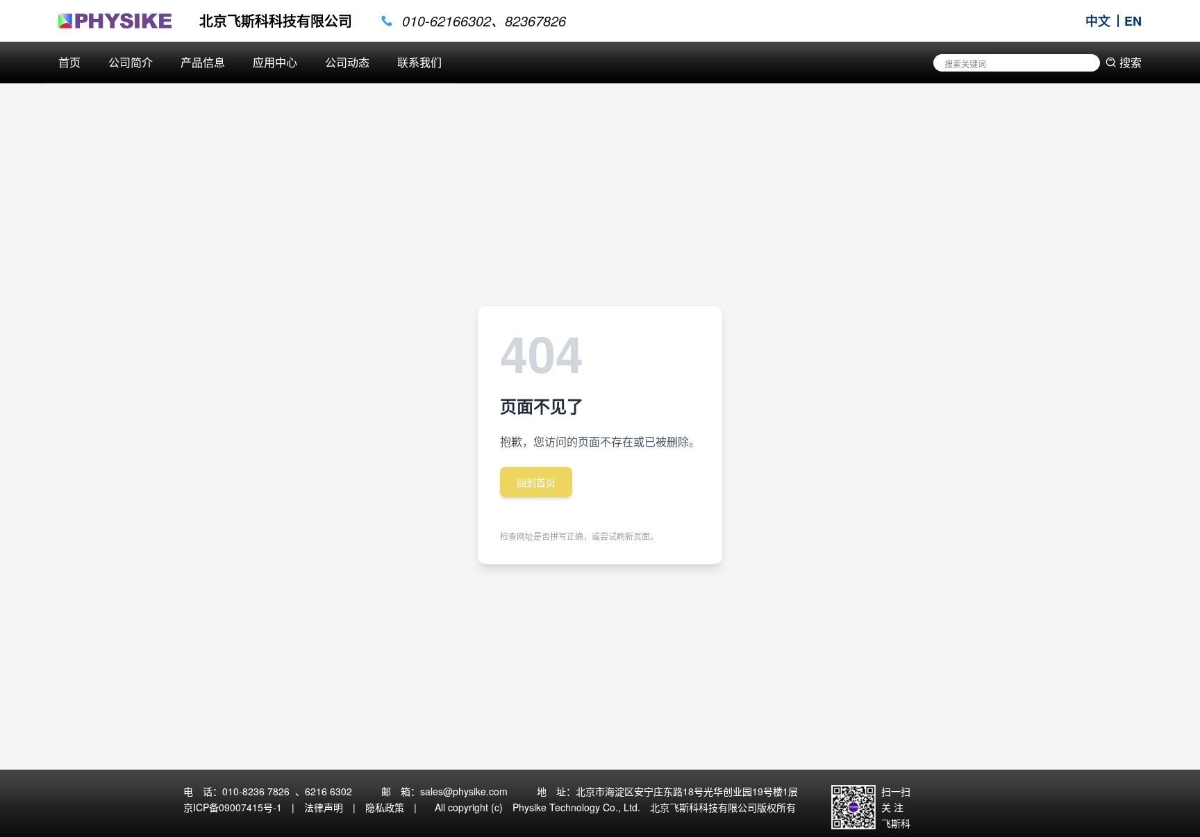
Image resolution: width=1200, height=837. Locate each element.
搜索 (1130, 62)
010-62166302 (446, 21)
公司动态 (347, 62)
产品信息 (203, 62)
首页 (69, 62)
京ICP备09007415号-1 (232, 807)
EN (1133, 21)
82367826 (535, 21)
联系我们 (419, 62)
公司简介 (130, 62)
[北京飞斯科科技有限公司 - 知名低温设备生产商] (115, 20)
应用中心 (275, 62)
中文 (1097, 21)
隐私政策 (384, 807)
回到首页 (536, 482)
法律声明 (323, 807)
